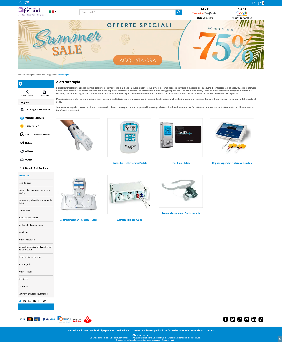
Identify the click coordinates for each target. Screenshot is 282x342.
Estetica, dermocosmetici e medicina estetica (36, 192)
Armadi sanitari (36, 271)
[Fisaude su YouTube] (246, 319)
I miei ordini (44, 96)
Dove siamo (197, 330)
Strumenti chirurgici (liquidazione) (36, 293)
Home (20, 75)
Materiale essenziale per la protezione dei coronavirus (36, 248)
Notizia (36, 143)
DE (24, 300)
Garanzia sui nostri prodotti (148, 330)
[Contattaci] (254, 3)
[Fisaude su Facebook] (225, 319)
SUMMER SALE (36, 126)
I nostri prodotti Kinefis (36, 134)
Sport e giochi (36, 264)
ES (29, 300)
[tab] (27, 93)
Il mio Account (27, 96)
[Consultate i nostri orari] (27, 3)
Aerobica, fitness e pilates (36, 257)
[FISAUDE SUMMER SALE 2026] (141, 44)
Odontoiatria (36, 210)
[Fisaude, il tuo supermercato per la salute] (31, 11)
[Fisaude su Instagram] (239, 319)
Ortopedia (36, 286)
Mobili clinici (36, 232)
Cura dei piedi (36, 183)
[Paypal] (49, 319)
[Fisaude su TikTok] (260, 319)
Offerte (36, 151)
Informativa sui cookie (177, 330)
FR (34, 300)
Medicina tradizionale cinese (36, 225)
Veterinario (36, 279)
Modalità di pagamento (102, 330)
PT (39, 300)
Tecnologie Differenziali (36, 109)
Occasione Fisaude (36, 117)
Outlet (36, 159)
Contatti (210, 330)
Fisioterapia (29, 75)
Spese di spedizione (78, 330)
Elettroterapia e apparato (46, 75)
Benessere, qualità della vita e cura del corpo (36, 202)
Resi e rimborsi (124, 330)
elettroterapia (63, 75)
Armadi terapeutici (36, 239)
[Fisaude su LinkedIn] (253, 319)
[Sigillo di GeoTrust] (64, 319)
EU (44, 300)
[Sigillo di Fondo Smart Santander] (83, 319)
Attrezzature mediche (36, 217)
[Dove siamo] (21, 3)
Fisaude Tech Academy (36, 168)
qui (172, 340)
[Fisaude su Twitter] (232, 319)
